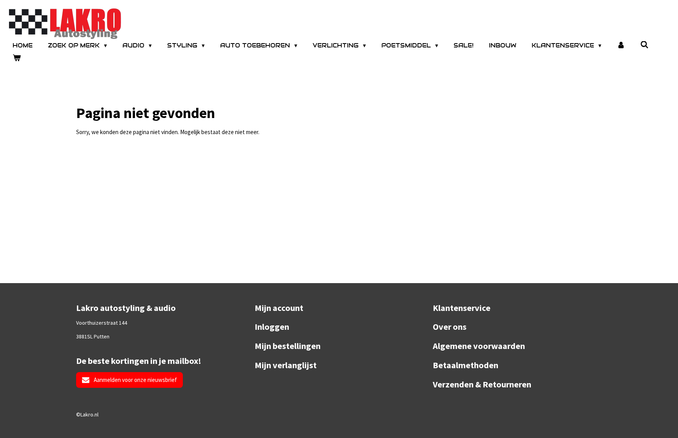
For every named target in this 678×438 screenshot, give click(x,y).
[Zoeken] (644, 45)
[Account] (621, 45)
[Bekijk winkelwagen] (17, 58)
